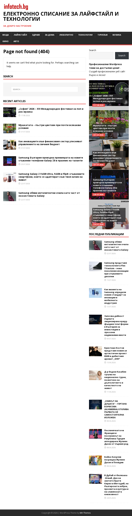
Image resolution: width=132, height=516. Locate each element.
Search (92, 50)
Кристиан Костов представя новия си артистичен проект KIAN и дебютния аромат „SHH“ (115, 353)
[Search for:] (44, 89)
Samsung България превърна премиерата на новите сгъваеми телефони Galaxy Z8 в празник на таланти (51, 159)
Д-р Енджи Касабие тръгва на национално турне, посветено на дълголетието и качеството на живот (115, 379)
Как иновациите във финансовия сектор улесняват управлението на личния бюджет (50, 143)
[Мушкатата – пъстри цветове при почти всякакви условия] (9, 131)
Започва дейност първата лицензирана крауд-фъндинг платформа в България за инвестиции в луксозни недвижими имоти (116, 325)
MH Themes (85, 512)
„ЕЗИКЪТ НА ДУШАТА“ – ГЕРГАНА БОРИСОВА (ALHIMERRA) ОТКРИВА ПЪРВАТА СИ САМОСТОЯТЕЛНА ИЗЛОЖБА (116, 409)
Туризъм (103, 34)
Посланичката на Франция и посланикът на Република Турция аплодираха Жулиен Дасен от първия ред (116, 437)
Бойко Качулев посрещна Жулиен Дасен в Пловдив (114, 459)
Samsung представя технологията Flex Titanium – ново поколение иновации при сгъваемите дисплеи (116, 269)
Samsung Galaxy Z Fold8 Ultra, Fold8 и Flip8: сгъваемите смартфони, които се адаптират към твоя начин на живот (51, 176)
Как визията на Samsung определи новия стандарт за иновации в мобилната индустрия (115, 296)
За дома (49, 34)
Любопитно (66, 34)
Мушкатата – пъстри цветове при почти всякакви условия (50, 126)
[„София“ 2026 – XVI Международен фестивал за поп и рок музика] (9, 115)
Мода (5, 34)
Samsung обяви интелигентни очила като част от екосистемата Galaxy (49, 194)
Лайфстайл (20, 34)
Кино (6, 41)
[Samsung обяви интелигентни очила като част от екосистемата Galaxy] (9, 199)
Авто (16, 41)
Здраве (36, 34)
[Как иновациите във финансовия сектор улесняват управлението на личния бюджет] (9, 147)
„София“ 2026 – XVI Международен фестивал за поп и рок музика (51, 110)
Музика (117, 34)
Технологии (85, 34)
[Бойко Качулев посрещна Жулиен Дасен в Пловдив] (95, 463)
